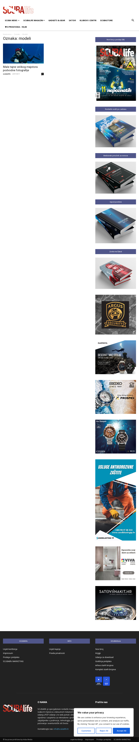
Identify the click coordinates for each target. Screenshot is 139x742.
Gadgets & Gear (56, 20)
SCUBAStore (106, 20)
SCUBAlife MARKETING (13, 661)
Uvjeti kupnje (55, 649)
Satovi (72, 20)
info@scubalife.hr (61, 729)
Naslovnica (7, 34)
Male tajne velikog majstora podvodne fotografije (20, 68)
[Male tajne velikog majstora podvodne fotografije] (23, 53)
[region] (104, 722)
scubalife (6, 74)
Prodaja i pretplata (11, 657)
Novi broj (99, 649)
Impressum (8, 653)
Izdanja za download (104, 657)
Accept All (121, 731)
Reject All (104, 731)
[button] (132, 20)
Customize (86, 731)
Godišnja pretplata (103, 661)
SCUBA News (11, 20)
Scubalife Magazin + (34, 20)
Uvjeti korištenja (10, 649)
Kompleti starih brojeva (105, 669)
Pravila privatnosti (57, 653)
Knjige (98, 653)
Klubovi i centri (88, 20)
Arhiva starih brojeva (104, 665)
